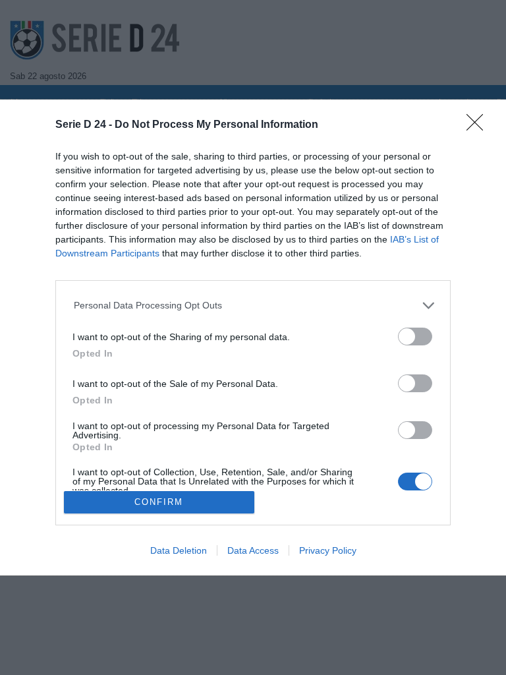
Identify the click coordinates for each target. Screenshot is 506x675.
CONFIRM (158, 502)
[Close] (479, 126)
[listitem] (253, 305)
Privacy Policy (327, 550)
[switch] (415, 336)
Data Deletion (178, 550)
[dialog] (253, 337)
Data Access (253, 550)
